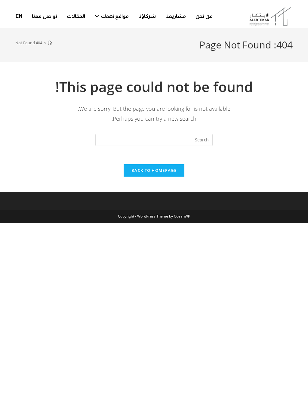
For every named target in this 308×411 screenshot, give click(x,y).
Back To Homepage (154, 170)
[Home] (50, 42)
